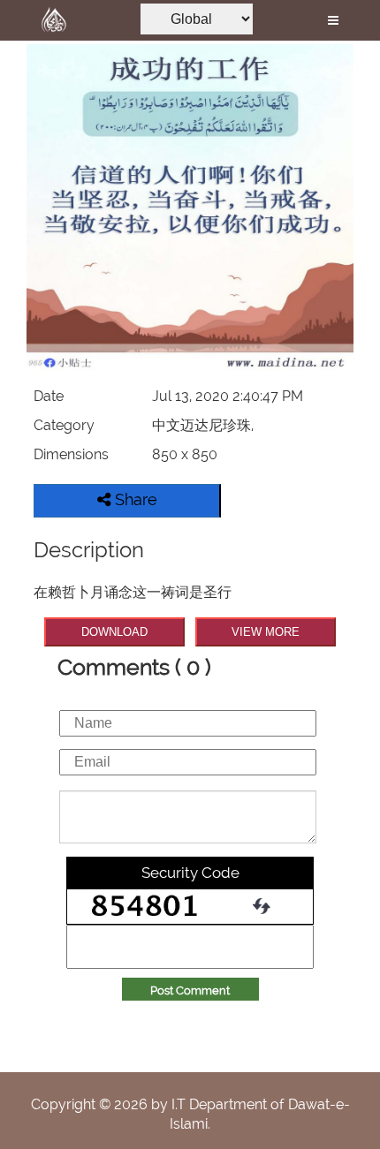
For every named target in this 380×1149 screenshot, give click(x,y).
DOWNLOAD (114, 632)
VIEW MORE (266, 632)
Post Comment (190, 990)
